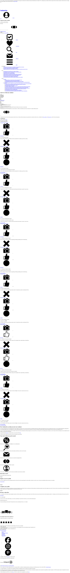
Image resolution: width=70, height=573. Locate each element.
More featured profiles (3, 425)
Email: (1, 105)
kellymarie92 (2, 236)
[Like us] (8, 542)
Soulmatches (3, 10)
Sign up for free (2, 481)
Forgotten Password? (3, 31)
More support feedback (3, 530)
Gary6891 (1, 186)
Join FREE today (3, 118)
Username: (1, 106)
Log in (1, 32)
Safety (3, 532)
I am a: (1, 94)
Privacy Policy (15, 1)
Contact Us (3, 534)
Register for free (2, 100)
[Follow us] (8, 555)
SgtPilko (1, 418)
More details (1, 495)
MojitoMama (1, 166)
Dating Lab (8, 556)
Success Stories (4, 531)
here (20, 432)
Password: (1, 23)
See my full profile (2, 172)
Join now (7, 432)
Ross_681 (1, 337)
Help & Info (3, 533)
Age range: (1, 97)
